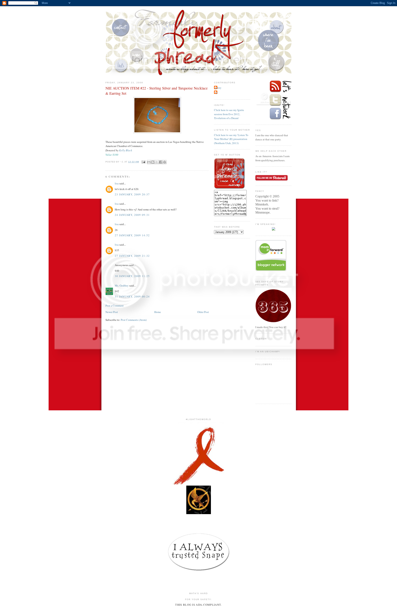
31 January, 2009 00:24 (132, 296)
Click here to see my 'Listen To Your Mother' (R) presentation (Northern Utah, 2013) (231, 139)
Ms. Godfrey (122, 285)
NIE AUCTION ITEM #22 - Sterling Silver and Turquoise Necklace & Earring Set (156, 91)
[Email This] (149, 162)
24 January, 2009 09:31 (132, 215)
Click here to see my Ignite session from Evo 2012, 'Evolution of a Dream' (229, 114)
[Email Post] (143, 162)
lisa (117, 183)
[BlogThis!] (153, 162)
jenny (218, 88)
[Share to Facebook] (161, 162)
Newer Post (111, 312)
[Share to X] (157, 162)
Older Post (203, 312)
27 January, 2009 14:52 (132, 235)
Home (157, 312)
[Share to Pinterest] (165, 162)
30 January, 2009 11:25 (132, 276)
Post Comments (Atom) (134, 320)
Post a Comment (114, 305)
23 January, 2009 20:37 (132, 194)
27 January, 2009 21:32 (132, 256)
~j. (216, 92)
